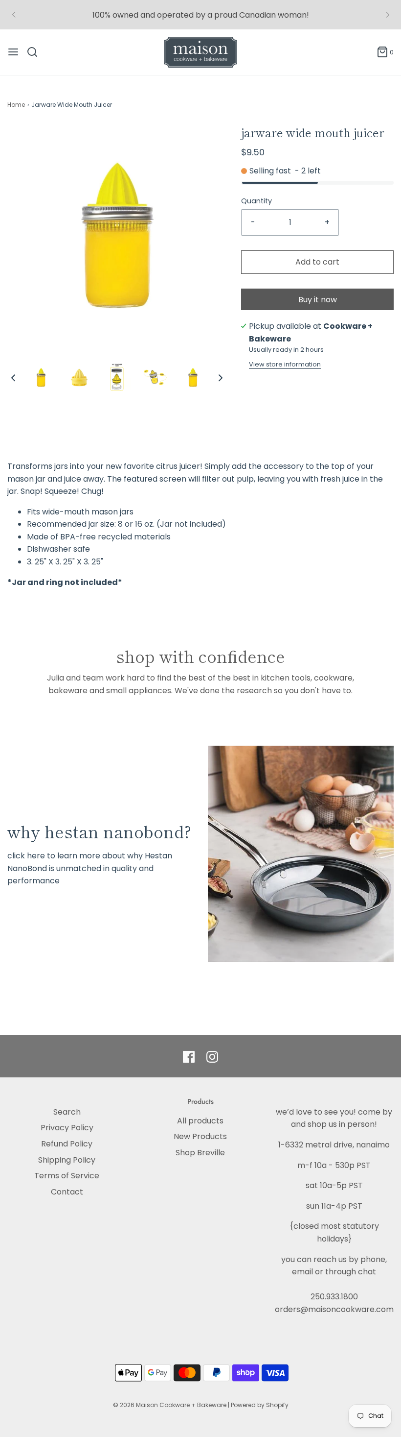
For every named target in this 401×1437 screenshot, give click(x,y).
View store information (285, 364)
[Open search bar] (35, 52)
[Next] (388, 14)
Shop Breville (200, 1152)
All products (200, 1120)
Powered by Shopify (260, 1405)
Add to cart (317, 262)
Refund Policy (66, 1143)
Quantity (256, 201)
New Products (200, 1136)
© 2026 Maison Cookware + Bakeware (170, 1405)
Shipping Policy (66, 1160)
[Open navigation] (13, 52)
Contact (67, 1191)
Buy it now (317, 299)
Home (16, 104)
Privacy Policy (67, 1127)
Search (67, 1112)
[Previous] (13, 14)
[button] (13, 377)
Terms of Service (66, 1175)
